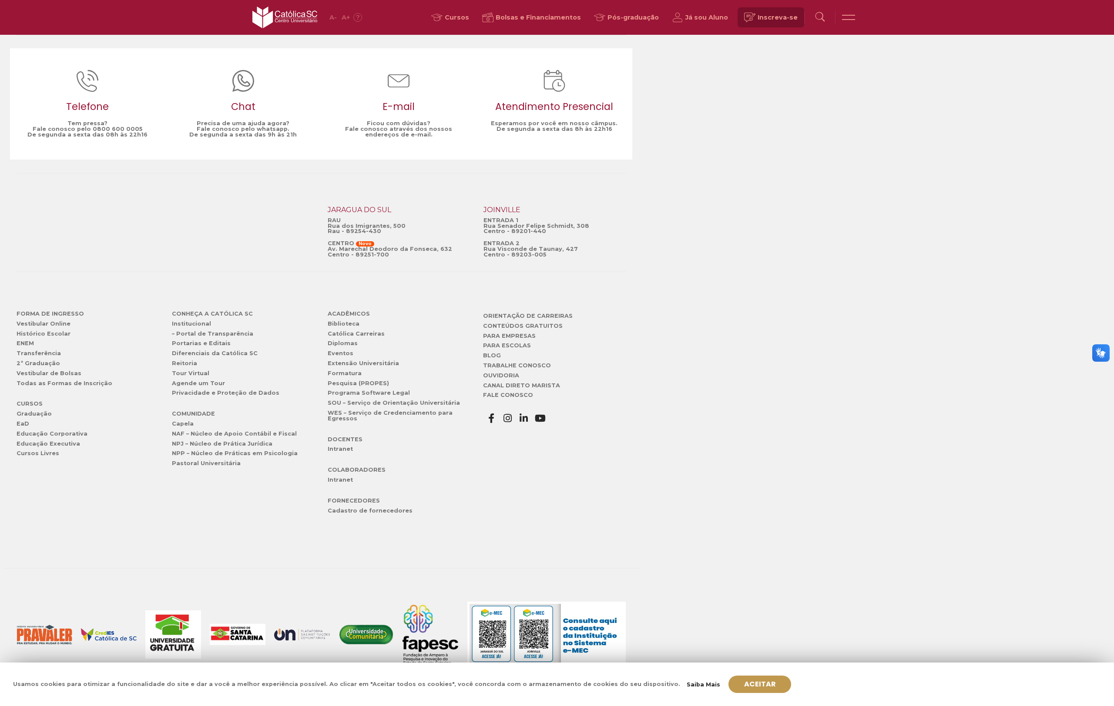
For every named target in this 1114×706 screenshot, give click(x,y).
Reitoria (184, 363)
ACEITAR (760, 684)
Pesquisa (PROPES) (358, 383)
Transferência (39, 353)
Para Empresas (509, 336)
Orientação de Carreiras (528, 316)
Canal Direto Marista (521, 385)
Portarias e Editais (201, 343)
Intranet (340, 449)
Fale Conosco (508, 395)
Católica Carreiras (356, 333)
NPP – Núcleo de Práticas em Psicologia (235, 453)
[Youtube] (540, 418)
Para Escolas (507, 345)
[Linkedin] (524, 418)
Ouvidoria (501, 375)
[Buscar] (820, 17)
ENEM (25, 343)
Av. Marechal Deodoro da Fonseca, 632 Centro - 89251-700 (390, 252)
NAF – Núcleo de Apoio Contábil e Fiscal (234, 433)
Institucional (191, 323)
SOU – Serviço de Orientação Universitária (394, 403)
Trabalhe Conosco (517, 365)
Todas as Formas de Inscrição (64, 383)
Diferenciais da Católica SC (215, 353)
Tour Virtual (190, 373)
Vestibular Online (43, 323)
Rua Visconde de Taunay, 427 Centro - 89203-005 (530, 252)
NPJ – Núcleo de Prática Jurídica (222, 443)
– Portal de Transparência (212, 333)
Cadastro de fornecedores (370, 510)
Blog (492, 355)
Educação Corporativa (52, 433)
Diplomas (343, 343)
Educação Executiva (48, 443)
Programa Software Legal (369, 393)
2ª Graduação (38, 363)
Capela (183, 423)
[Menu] (848, 17)
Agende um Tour (198, 383)
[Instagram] (508, 418)
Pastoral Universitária (206, 463)
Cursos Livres (38, 453)
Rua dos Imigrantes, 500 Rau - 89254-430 (367, 229)
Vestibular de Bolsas (49, 373)
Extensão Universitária (363, 363)
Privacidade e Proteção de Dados (225, 393)
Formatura (345, 373)
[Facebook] (491, 418)
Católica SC (284, 17)
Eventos (340, 353)
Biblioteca (343, 323)
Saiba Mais (703, 684)
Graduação (34, 413)
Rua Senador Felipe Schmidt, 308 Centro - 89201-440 (536, 229)
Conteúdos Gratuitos (523, 326)
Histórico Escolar (43, 333)
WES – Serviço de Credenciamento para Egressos (390, 416)
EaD (23, 423)
